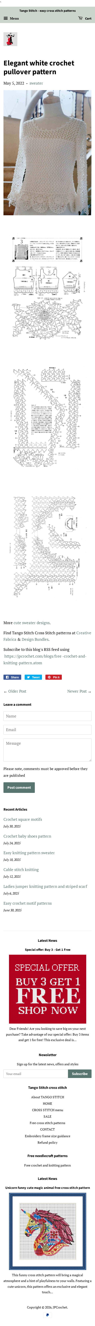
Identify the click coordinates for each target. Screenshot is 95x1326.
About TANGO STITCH (47, 1097)
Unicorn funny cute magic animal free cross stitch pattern (47, 1187)
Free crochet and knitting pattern (47, 1165)
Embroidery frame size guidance (47, 1136)
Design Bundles (35, 639)
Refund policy (47, 1142)
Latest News (47, 940)
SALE (47, 1116)
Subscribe (80, 1073)
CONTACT (47, 1129)
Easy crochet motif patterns (27, 903)
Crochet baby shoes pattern (27, 836)
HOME (47, 1103)
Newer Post (77, 691)
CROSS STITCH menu (47, 1110)
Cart (88, 18)
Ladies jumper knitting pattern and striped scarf (45, 886)
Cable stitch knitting (21, 869)
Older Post (17, 691)
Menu (14, 18)
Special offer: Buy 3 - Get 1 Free (47, 949)
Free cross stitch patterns (47, 1123)
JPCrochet (60, 1307)
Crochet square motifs (22, 819)
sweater (36, 83)
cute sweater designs (32, 622)
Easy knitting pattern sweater (29, 852)
